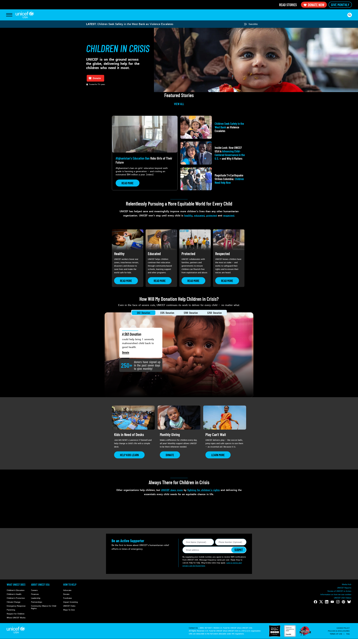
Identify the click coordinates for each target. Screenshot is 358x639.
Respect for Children (15, 613)
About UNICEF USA (40, 584)
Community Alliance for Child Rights (43, 607)
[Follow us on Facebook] (315, 602)
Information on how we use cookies (335, 594)
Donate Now (316, 5)
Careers (34, 590)
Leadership (35, 598)
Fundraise (67, 598)
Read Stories (288, 5)
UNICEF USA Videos (342, 598)
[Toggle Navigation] (9, 15)
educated (199, 215)
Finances (35, 594)
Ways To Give (69, 610)
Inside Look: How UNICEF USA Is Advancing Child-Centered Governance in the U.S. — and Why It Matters (163, 24)
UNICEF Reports (344, 587)
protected (211, 215)
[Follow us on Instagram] (338, 602)
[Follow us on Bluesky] (349, 602)
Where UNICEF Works (16, 617)
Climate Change (13, 602)
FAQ (348, 634)
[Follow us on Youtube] (332, 602)
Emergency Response (16, 606)
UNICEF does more (172, 490)
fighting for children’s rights (203, 490)
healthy (188, 215)
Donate (125, 352)
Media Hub (346, 584)
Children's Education (15, 590)
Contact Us (193, 628)
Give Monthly (340, 5)
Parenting (11, 610)
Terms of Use (336, 634)
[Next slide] (245, 24)
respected (228, 215)
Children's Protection (16, 598)
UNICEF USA (25, 15)
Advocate (67, 590)
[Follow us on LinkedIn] (326, 602)
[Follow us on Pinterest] (343, 602)
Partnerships (36, 602)
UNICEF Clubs (69, 606)
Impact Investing (70, 602)
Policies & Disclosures (339, 631)
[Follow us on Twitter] (321, 602)
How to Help (69, 584)
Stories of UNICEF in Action (339, 591)
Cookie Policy (343, 628)
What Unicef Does (16, 584)
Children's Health (14, 594)
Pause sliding (253, 24)
